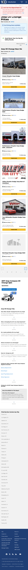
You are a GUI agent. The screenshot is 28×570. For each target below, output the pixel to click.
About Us (16, 531)
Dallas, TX (3, 501)
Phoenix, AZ (3, 414)
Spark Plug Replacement (7, 374)
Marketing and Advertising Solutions (20, 539)
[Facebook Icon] (7, 554)
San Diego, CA (4, 426)
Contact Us (4, 534)
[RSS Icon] (12, 554)
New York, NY (4, 476)
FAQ (2, 531)
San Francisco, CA (5, 429)
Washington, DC (4, 516)
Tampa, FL (3, 451)
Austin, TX (3, 498)
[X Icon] (9, 554)
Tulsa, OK (3, 485)
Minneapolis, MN (5, 467)
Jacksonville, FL (4, 442)
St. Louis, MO (4, 470)
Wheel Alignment (5, 377)
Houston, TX (4, 507)
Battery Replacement (6, 367)
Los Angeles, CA (4, 417)
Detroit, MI (3, 464)
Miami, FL (3, 445)
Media (16, 542)
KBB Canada (17, 549)
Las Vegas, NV (4, 473)
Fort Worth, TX (4, 504)
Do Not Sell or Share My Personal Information (7, 539)
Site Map (16, 544)
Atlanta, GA (3, 454)
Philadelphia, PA (4, 495)
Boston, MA (3, 492)
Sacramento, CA (4, 423)
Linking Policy (11, 566)
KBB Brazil (17, 547)
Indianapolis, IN (4, 461)
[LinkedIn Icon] (16, 554)
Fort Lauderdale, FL (5, 439)
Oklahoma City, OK (5, 489)
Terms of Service (5, 566)
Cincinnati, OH (4, 482)
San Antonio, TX (4, 510)
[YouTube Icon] (20, 554)
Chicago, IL (3, 457)
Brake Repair (4, 371)
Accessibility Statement (19, 566)
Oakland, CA (4, 420)
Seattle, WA (3, 520)
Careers (16, 534)
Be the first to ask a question (9, 289)
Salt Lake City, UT (5, 513)
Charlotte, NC (4, 479)
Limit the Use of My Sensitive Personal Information (6, 544)
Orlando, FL (3, 448)
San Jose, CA (4, 433)
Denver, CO (3, 436)
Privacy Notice (5, 536)
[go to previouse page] (25, 268)
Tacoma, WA (4, 523)
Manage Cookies (5, 548)
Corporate (17, 536)
